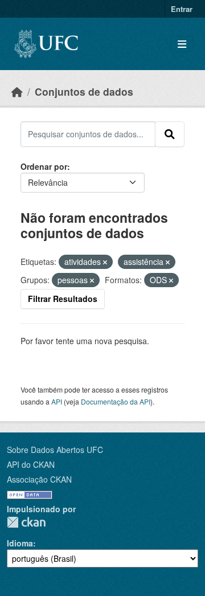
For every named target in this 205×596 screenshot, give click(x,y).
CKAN (26, 522)
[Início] (17, 91)
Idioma (20, 543)
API (56, 401)
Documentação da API (115, 401)
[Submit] (169, 133)
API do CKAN (31, 464)
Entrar (181, 8)
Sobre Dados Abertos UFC (55, 449)
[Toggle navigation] (182, 44)
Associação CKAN (39, 479)
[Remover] (105, 262)
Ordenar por (43, 166)
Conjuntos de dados (84, 91)
